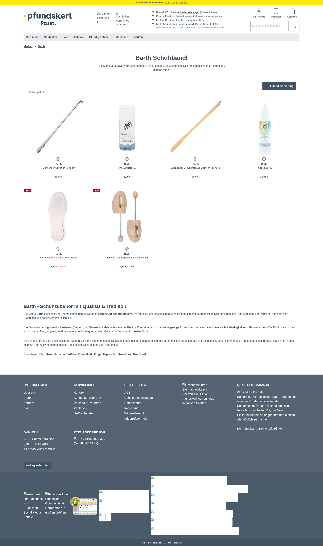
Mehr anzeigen (161, 69)
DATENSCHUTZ (157, 542)
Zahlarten (80, 408)
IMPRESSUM (175, 542)
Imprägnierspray (127, 167)
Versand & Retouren (87, 403)
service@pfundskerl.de (42, 449)
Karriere (29, 403)
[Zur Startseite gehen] (48, 18)
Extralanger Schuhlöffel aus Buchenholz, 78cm (196, 167)
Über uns (30, 392)
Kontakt (79, 392)
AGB (127, 392)
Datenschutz (132, 403)
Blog (27, 408)
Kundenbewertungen (189, 12)
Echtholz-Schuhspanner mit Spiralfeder (127, 257)
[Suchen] (294, 26)
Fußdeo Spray (264, 167)
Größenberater (84, 413)
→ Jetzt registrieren (175, 2)
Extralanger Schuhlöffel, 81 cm (58, 167)
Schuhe (32, 340)
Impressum (131, 408)
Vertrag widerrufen (37, 465)
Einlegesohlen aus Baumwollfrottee (58, 257)
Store (27, 397)
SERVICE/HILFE (85, 385)
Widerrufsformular (136, 418)
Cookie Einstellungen (138, 397)
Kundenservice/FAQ (87, 397)
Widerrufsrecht (134, 413)
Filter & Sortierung (282, 86)
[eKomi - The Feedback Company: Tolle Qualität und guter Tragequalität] (84, 505)
